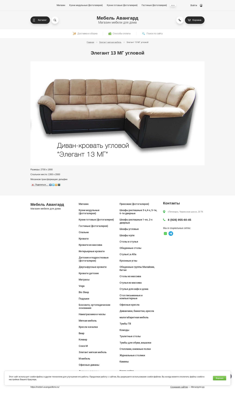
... (173, 5)
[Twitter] (53, 185)
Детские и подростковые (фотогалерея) (94, 259)
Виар (81, 333)
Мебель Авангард (117, 18)
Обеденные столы (130, 248)
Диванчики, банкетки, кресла (137, 311)
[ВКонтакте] (50, 185)
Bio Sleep (84, 292)
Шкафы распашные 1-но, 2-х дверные (136, 221)
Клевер (83, 339)
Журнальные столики (132, 355)
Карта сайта (127, 371)
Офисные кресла (129, 304)
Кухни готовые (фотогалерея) (122, 5)
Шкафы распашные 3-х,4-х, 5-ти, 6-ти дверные (138, 212)
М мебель (84, 358)
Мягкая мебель (88, 320)
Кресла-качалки (88, 326)
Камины (124, 361)
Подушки (84, 298)
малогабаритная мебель (134, 317)
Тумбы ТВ (125, 323)
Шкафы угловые (129, 229)
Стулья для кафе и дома (134, 289)
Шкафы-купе (127, 235)
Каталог (42, 20)
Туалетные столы (130, 336)
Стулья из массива (131, 282)
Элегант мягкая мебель (93, 352)
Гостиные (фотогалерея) (154, 5)
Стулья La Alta (128, 254)
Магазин (61, 5)
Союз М (83, 345)
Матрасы (84, 279)
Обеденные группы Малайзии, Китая (137, 268)
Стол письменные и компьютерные (131, 297)
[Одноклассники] (56, 185)
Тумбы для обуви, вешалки (135, 342)
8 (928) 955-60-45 (179, 219)
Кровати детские (89, 273)
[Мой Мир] (59, 185)
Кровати (84, 238)
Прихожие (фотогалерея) (134, 204)
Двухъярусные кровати (92, 266)
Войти (194, 5)
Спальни (84, 232)
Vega (81, 286)
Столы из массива (130, 276)
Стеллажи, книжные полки (135, 348)
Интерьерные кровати (92, 251)
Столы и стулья (129, 241)
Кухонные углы (128, 260)
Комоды (124, 330)
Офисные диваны (89, 364)
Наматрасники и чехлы (92, 314)
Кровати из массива (90, 244)
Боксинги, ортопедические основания (94, 306)
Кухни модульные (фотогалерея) (86, 5)
